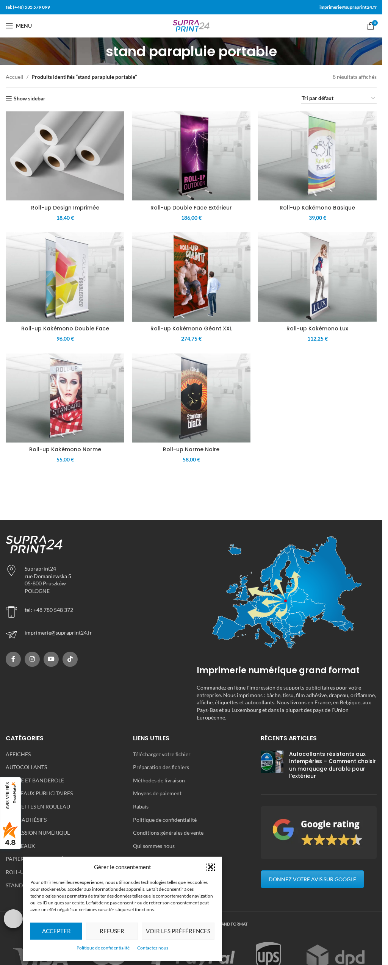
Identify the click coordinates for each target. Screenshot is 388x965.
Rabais (141, 806)
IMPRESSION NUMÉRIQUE (38, 832)
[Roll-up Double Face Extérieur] (191, 155)
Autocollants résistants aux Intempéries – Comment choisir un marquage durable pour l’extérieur (332, 765)
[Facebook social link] (13, 659)
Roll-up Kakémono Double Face (65, 328)
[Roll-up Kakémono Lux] (317, 276)
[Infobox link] (95, 634)
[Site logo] (191, 25)
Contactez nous (152, 948)
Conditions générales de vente (168, 832)
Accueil (14, 77)
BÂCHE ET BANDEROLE (35, 780)
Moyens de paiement (157, 793)
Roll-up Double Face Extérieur (191, 207)
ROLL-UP (16, 872)
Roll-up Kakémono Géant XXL (191, 328)
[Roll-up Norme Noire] (191, 398)
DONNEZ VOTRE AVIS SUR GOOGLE (312, 879)
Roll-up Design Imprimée (65, 207)
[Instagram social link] (32, 659)
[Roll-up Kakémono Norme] (65, 398)
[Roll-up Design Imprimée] (65, 155)
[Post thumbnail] (272, 767)
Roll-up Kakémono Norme (65, 449)
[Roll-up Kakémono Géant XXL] (191, 276)
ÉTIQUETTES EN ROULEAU (38, 806)
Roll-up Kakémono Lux (317, 328)
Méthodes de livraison (159, 780)
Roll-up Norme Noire (191, 449)
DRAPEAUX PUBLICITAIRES (39, 793)
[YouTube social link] (51, 659)
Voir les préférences (178, 930)
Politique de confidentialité (103, 948)
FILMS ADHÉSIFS (26, 819)
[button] (210, 867)
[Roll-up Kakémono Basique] (317, 155)
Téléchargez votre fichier (162, 754)
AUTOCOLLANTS (26, 767)
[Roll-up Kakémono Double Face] (65, 276)
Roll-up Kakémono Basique (317, 207)
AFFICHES (18, 754)
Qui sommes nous (154, 846)
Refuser (112, 930)
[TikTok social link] (70, 659)
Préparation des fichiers (161, 767)
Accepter (56, 930)
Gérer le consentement (13, 918)
